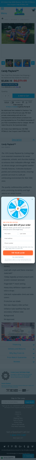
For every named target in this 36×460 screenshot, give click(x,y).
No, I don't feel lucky (18, 257)
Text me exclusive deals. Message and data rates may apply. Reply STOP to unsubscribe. (19, 247)
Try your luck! (17, 253)
